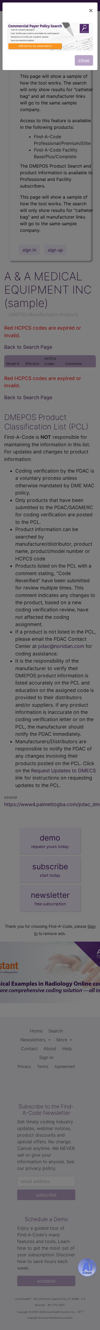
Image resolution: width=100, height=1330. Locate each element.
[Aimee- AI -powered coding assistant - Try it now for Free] (87, 1267)
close (83, 60)
